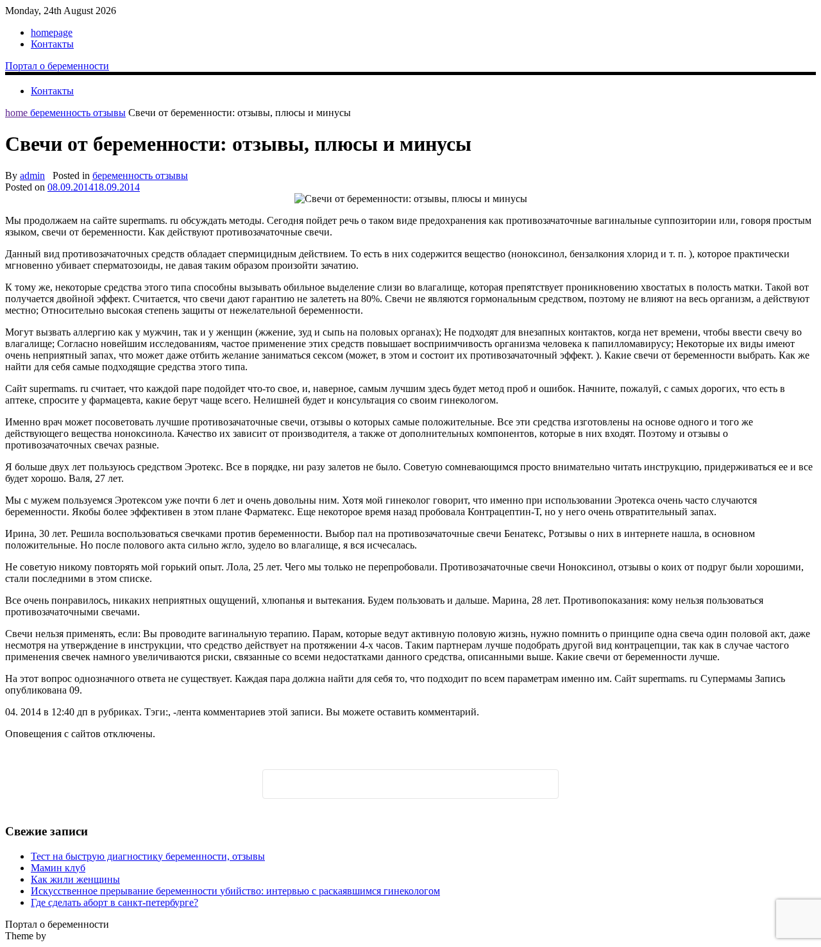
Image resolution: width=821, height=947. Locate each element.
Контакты (52, 43)
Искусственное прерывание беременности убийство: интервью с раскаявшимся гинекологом (235, 890)
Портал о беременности (57, 65)
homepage (51, 32)
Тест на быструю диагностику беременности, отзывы (148, 856)
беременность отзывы (78, 112)
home (17, 112)
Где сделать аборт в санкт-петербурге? (114, 902)
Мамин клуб (58, 867)
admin (32, 175)
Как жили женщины (75, 879)
